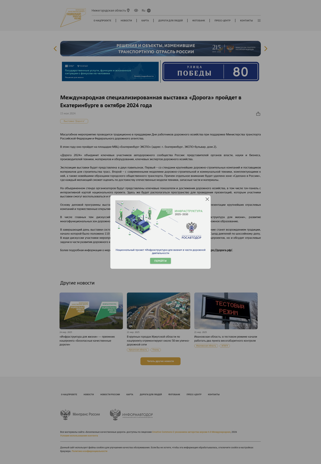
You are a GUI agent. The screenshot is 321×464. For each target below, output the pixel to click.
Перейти (160, 260)
